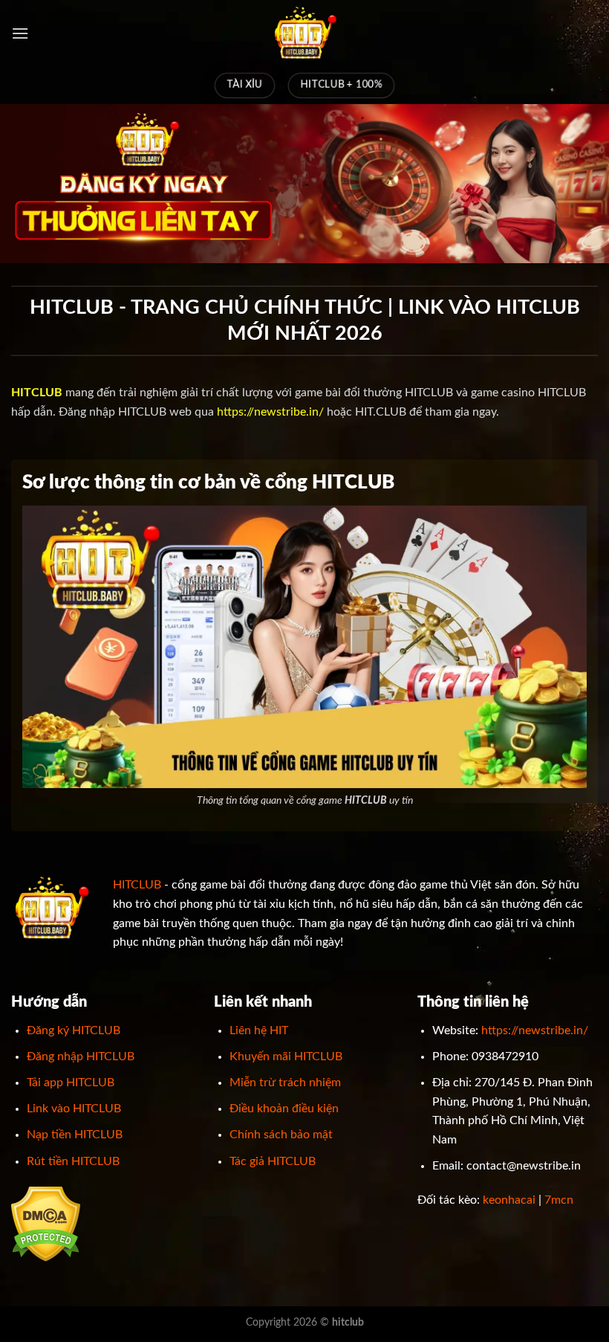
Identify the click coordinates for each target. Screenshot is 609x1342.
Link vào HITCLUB (74, 1108)
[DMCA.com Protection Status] (45, 1224)
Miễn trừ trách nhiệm (285, 1082)
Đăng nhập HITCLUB (80, 1056)
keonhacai (509, 1200)
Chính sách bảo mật (281, 1135)
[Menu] (20, 33)
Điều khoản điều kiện (284, 1108)
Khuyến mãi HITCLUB (285, 1056)
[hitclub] (304, 33)
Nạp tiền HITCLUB (75, 1135)
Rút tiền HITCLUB (73, 1161)
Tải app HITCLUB (70, 1082)
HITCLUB (137, 885)
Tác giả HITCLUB (272, 1161)
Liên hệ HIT (258, 1030)
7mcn (558, 1200)
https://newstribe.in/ (270, 412)
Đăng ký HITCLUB (73, 1030)
